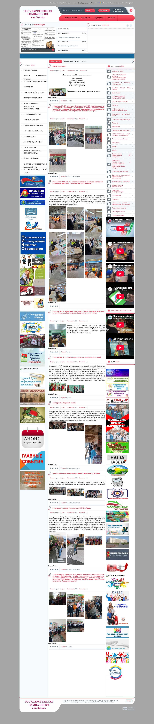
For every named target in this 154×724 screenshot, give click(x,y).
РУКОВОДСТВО (28, 87)
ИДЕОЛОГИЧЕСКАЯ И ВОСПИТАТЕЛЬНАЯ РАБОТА (35, 149)
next (131, 25)
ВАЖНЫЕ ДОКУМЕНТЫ (30, 158)
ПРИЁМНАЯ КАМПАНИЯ (31, 120)
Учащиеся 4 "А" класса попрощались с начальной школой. (77, 357)
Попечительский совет (103, 45)
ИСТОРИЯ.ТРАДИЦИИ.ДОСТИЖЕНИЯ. (35, 81)
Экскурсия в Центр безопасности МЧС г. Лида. (72, 508)
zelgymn (56, 70)
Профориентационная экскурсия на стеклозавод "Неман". (77, 473)
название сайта (38, 15)
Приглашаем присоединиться (105, 29)
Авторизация (104, 10)
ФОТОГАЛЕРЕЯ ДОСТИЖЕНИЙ (33, 142)
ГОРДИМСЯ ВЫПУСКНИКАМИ (33, 125)
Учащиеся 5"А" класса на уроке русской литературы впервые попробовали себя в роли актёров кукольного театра (78, 312)
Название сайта (40, 705)
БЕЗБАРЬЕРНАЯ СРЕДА (30, 153)
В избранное (130, 3)
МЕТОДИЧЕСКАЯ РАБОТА (31, 109)
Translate (106, 3)
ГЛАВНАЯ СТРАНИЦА (30, 70)
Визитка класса (59, 66)
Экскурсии (76, 176)
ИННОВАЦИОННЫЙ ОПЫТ (32, 114)
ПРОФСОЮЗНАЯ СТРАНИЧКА (33, 131)
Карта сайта (121, 3)
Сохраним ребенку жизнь (53, 49)
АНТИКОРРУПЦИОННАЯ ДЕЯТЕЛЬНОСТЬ (31, 104)
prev (127, 25)
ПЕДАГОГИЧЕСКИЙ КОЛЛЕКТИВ (33, 92)
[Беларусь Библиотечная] (29, 369)
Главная (112, 3)
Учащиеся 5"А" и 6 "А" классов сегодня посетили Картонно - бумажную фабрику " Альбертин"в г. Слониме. (78, 182)
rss (131, 10)
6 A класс (69, 101)
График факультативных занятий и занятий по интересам (114, 37)
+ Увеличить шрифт (55, 3)
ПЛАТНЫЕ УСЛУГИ (29, 136)
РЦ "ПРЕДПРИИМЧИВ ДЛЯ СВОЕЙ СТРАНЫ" (35, 171)
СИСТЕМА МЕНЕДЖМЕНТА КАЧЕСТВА (35, 77)
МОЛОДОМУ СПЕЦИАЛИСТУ (32, 98)
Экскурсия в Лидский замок (64, 403)
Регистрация (117, 9)
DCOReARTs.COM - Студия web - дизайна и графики (129, 708)
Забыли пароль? (118, 11)
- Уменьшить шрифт (69, 3)
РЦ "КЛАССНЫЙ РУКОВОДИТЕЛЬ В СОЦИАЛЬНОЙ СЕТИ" (35, 165)
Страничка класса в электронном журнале (83, 91)
